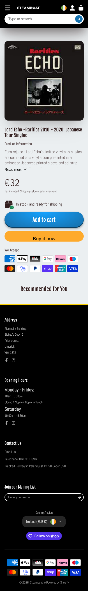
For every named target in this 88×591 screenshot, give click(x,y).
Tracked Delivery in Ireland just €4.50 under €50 (35, 466)
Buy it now (44, 238)
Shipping (25, 191)
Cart (81, 8)
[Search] (79, 19)
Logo (28, 8)
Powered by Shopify (57, 582)
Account (72, 8)
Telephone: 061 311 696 (21, 459)
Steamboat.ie (38, 582)
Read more (13, 169)
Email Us (10, 452)
